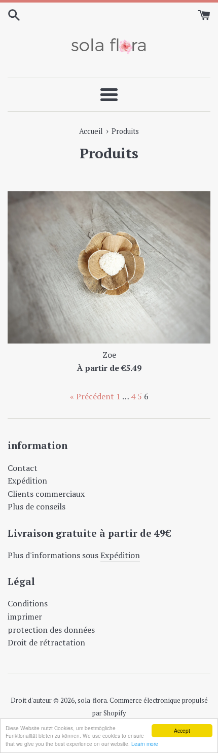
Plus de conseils (36, 506)
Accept (182, 730)
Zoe (109, 354)
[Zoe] (109, 267)
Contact (23, 467)
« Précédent (92, 396)
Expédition (27, 480)
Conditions (28, 603)
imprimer (25, 616)
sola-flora (92, 700)
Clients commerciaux (46, 493)
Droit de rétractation (46, 642)
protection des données (51, 629)
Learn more (144, 743)
